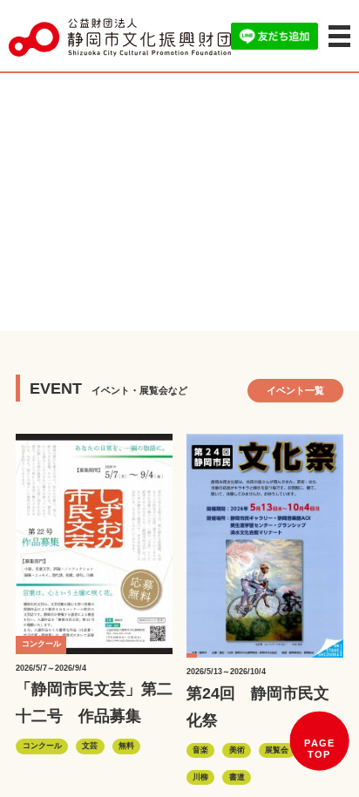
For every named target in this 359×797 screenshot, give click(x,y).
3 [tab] (153, 305)
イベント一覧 (295, 390)
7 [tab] (258, 305)
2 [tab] (127, 305)
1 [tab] (101, 305)
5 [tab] (205, 305)
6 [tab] (231, 305)
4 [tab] (179, 305)
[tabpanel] (179, 200)
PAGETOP (319, 749)
